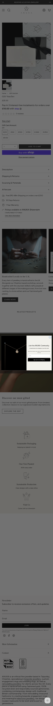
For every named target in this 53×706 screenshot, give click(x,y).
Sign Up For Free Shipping (39, 359)
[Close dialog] (50, 337)
